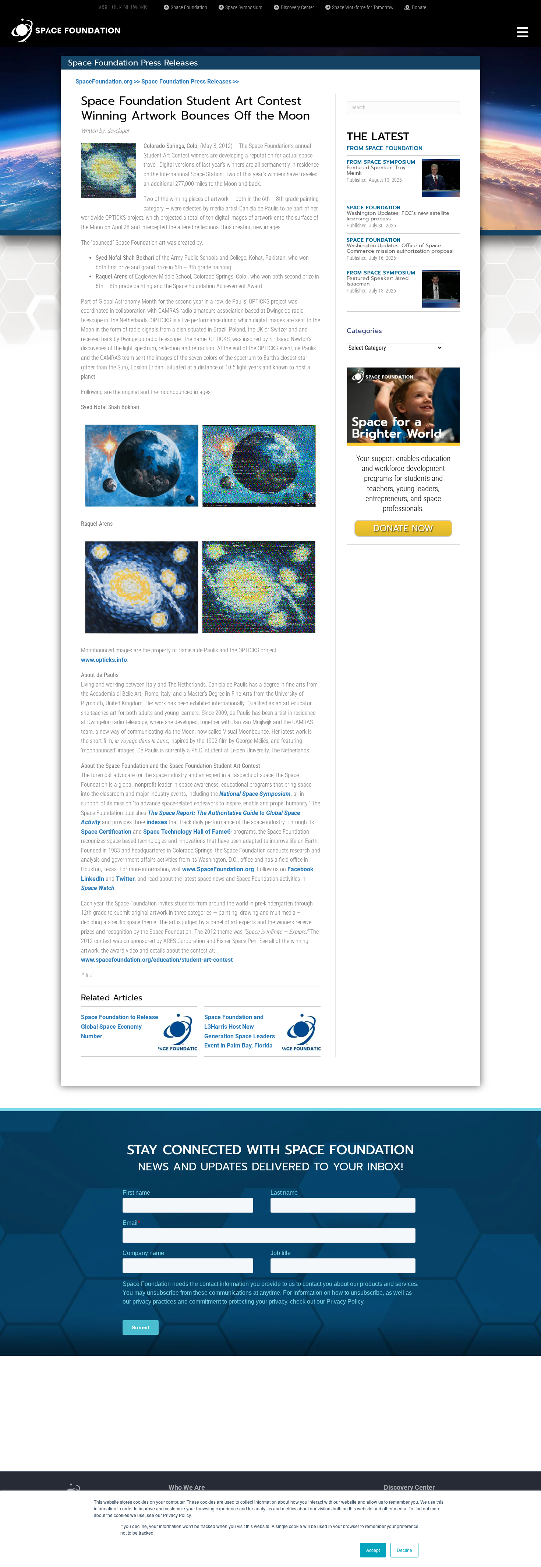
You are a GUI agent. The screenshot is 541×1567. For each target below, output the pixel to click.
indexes (156, 822)
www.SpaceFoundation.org (218, 869)
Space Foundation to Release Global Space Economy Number (119, 1026)
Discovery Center (297, 7)
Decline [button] (404, 1550)
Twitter (125, 878)
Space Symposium (243, 7)
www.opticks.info (104, 659)
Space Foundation (188, 7)
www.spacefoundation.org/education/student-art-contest (157, 959)
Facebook (300, 869)
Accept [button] (373, 1550)
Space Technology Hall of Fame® (187, 831)
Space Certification (106, 831)
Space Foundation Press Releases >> (190, 81)
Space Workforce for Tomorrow (362, 7)
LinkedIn (92, 878)
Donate (418, 7)
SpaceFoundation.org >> (107, 81)
